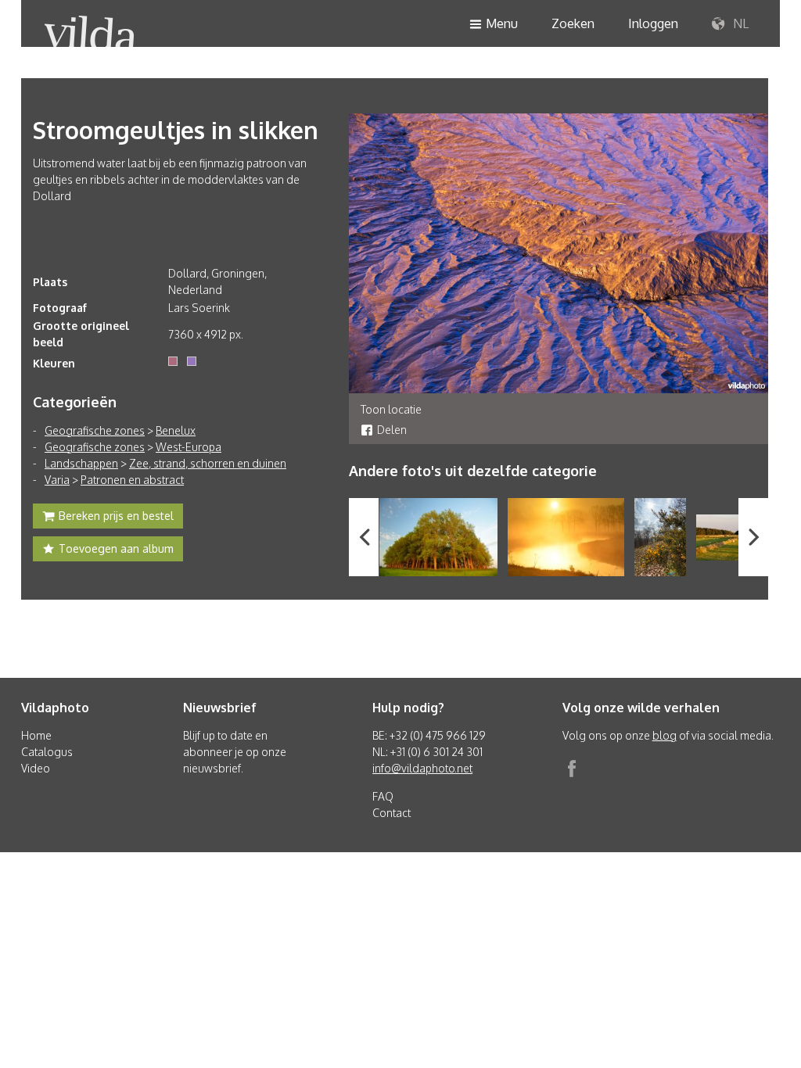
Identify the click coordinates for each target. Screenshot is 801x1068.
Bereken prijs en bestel (116, 515)
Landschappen (81, 463)
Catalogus (47, 751)
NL (739, 23)
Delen (392, 429)
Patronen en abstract (132, 479)
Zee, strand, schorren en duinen (207, 463)
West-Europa (188, 446)
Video (35, 768)
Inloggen (653, 23)
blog (664, 735)
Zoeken (572, 23)
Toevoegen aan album (116, 548)
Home (36, 735)
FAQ (382, 796)
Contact (391, 812)
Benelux (176, 430)
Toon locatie (391, 409)
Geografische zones (95, 430)
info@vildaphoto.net (422, 768)
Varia (57, 479)
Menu (502, 23)
